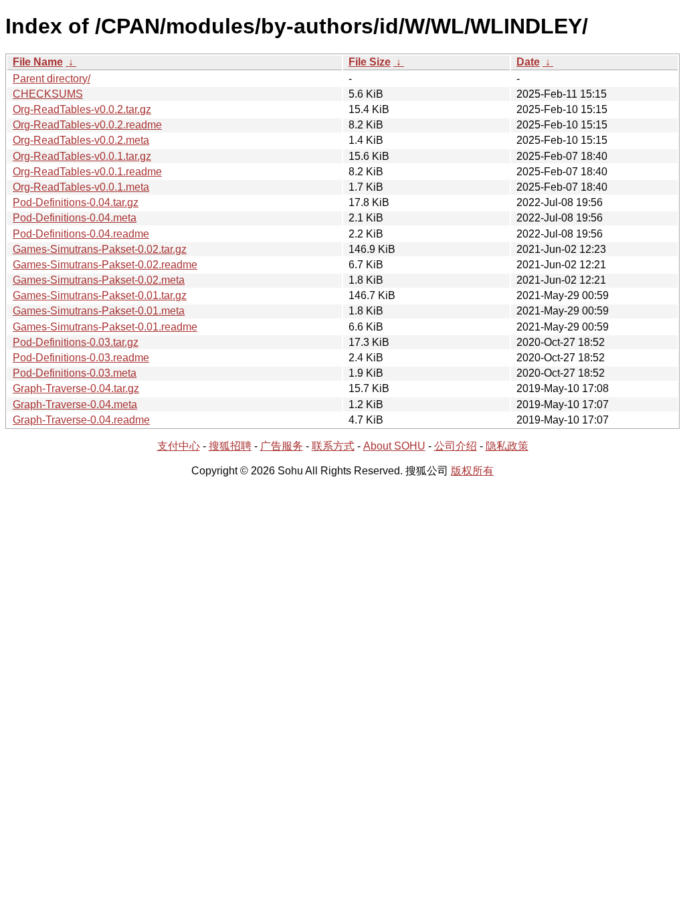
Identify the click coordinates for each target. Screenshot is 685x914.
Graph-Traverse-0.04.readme (81, 420)
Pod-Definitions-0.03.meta (74, 373)
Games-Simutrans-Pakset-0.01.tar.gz (100, 295)
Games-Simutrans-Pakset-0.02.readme (105, 264)
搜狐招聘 (230, 446)
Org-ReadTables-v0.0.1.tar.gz (82, 156)
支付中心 (178, 446)
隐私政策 (507, 446)
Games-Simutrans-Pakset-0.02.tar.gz (100, 249)
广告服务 (281, 446)
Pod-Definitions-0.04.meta (74, 217)
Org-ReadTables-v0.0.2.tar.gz (82, 109)
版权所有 (472, 470)
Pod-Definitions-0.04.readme (81, 234)
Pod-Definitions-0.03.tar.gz (75, 342)
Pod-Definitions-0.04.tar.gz (75, 202)
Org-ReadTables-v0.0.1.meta (81, 187)
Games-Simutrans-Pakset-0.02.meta (99, 280)
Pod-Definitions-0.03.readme (81, 357)
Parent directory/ (51, 78)
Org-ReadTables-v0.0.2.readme (87, 124)
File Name (38, 62)
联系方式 (333, 446)
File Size (370, 62)
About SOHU (394, 446)
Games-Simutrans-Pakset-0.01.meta (99, 310)
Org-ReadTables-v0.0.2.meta (81, 140)
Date (528, 62)
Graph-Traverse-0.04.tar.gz (76, 388)
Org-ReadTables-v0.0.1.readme (87, 171)
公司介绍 (455, 446)
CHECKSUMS (48, 94)
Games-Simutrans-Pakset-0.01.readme (105, 327)
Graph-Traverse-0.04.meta (75, 404)
